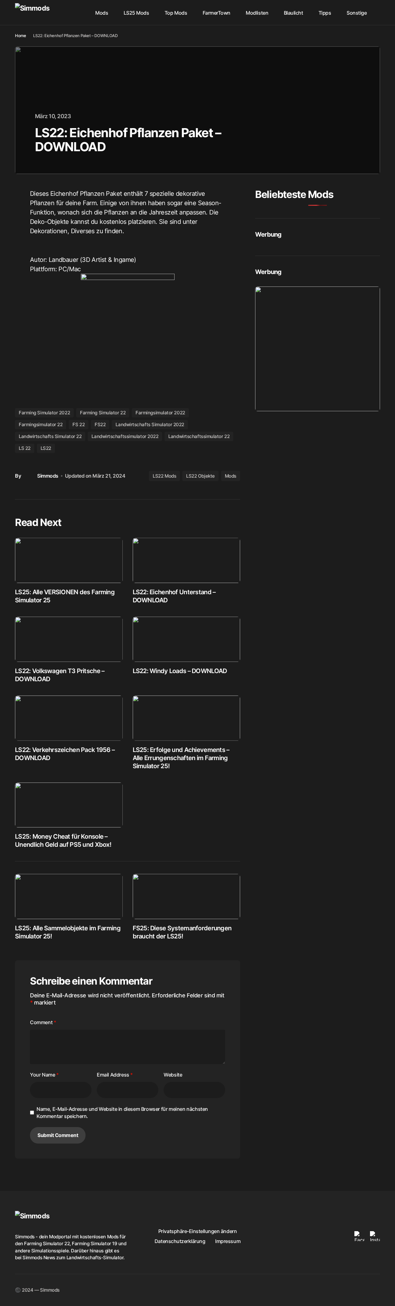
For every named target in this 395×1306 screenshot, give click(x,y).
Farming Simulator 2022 (44, 413)
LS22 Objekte (200, 476)
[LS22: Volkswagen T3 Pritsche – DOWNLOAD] (69, 639)
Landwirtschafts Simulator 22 (50, 436)
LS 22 (25, 448)
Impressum (227, 1241)
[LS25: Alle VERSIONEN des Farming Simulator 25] (69, 560)
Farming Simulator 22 (103, 413)
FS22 (100, 424)
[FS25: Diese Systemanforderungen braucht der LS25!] (186, 896)
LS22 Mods (164, 476)
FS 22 (78, 424)
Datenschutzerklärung (180, 1241)
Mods (230, 476)
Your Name (44, 1075)
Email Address (115, 1075)
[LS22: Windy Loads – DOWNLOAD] (186, 639)
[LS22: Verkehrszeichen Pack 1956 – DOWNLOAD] (69, 718)
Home (20, 35)
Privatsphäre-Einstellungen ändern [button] (197, 1231)
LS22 (46, 448)
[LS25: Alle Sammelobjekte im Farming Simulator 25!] (69, 896)
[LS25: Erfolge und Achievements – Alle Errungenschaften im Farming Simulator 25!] (186, 718)
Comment (43, 1022)
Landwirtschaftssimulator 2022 (124, 436)
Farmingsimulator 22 (40, 424)
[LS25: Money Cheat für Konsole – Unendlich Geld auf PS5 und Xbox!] (69, 805)
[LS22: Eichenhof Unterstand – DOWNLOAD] (186, 560)
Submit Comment (57, 1135)
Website (173, 1075)
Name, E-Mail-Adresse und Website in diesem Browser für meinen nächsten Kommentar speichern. (122, 1112)
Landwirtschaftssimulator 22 (199, 436)
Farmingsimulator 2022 (160, 413)
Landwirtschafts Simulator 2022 (150, 424)
